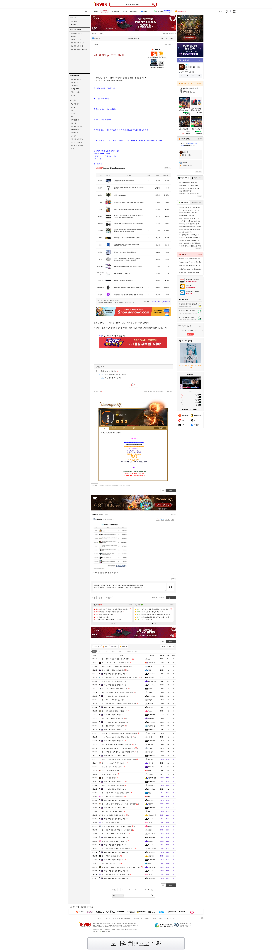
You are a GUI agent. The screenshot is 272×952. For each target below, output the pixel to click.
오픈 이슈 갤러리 (76, 79)
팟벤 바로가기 (75, 104)
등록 (170, 587)
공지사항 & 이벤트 (76, 33)
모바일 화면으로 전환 (136, 943)
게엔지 (150, 692)
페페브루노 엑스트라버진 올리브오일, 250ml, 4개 (190, 269)
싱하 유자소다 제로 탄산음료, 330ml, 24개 (190, 272)
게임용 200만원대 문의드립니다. (114, 815)
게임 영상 (73, 123)
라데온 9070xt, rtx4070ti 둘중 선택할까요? (117, 666)
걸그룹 (73, 113)
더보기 (126, 421)
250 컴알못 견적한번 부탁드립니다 (114, 711)
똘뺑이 (150, 770)
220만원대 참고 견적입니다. (114, 696)
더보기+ (130, 604)
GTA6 (72, 148)
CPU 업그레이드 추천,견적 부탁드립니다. (117, 826)
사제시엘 (151, 856)
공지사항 (171, 918)
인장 (104, 428)
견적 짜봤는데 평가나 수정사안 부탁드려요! (117, 692)
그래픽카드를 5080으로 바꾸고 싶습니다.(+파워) (119, 759)
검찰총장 (151, 677)
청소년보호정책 (137, 918)
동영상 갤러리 (75, 36)
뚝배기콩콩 (151, 726)
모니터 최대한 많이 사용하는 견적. (114, 688)
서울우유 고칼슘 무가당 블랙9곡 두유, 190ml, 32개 (190, 258)
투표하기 (190, 334)
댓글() (170, 44)
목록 (165, 44)
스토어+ (199, 83)
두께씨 (150, 748)
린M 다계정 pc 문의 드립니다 (113, 811)
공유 (145, 391)
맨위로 (162, 598)
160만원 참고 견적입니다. (114, 789)
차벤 (72, 110)
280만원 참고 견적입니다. (114, 715)
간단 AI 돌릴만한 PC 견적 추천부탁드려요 (117, 830)
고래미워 (151, 774)
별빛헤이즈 (151, 785)
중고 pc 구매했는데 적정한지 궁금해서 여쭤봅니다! (119, 733)
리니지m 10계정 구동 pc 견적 (113, 700)
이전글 (108, 598)
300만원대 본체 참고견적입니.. (116, 374)
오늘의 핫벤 (74, 82)
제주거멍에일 (152, 778)
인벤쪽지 (117, 421)
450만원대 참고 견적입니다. (114, 755)
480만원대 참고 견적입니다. (114, 674)
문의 (107, 651)
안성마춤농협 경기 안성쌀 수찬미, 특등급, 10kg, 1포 (190, 265)
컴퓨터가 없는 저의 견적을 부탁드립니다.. (117, 659)
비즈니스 (108, 918)
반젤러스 (97, 38)
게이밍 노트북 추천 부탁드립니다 (114, 763)
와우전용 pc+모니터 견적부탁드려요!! (115, 874)
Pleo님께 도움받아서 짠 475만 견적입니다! (117, 737)
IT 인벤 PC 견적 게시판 (169, 33)
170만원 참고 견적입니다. (114, 729)
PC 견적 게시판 (75, 92)
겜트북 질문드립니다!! (111, 770)
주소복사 (94, 485)
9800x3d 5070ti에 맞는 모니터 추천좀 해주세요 (118, 748)
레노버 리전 (74, 132)
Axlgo (150, 666)
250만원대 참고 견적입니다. (114, 819)
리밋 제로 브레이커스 (77, 139)
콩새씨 (150, 830)
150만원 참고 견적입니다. (114, 707)
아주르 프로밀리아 (76, 142)
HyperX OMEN (75, 129)
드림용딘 (151, 841)
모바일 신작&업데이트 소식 (79, 49)
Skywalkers (151, 674)
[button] (112, 623)
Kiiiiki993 (150, 703)
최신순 (106, 514)
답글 (173, 574)
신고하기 (156, 391)
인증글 (107, 647)
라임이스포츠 (152, 848)
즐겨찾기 (124, 647)
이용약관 (115, 918)
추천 (113, 651)
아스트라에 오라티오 (77, 145)
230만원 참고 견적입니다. (114, 860)
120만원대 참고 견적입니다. (114, 722)
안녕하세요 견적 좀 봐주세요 (113, 796)
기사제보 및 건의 (76, 39)
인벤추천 (128, 651)
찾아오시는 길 (162, 918)
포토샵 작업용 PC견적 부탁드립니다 (115, 834)
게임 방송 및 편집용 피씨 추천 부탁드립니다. (118, 848)
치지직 (73, 107)
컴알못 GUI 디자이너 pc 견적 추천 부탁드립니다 (119, 703)
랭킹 (124, 428)
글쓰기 (171, 641)
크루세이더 (151, 662)
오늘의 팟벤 (74, 85)
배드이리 (151, 804)
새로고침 (173, 514)
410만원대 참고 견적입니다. (114, 807)
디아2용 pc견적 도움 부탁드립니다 (114, 841)
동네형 (150, 688)
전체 (94, 651)
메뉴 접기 (160, 428)
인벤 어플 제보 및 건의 (77, 42)
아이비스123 (152, 733)
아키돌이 (151, 737)
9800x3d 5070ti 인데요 (111, 863)
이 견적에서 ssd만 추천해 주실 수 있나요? (117, 744)
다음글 (100, 598)
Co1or (150, 711)
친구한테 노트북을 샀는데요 (112, 767)
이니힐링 (121, 421)
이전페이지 (154, 598)
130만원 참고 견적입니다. (114, 845)
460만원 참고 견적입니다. (114, 685)
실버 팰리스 (74, 136)
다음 (152, 890)
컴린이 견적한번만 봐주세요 (112, 718)
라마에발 (151, 744)
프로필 (114, 428)
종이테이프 (151, 834)
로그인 (220, 11)
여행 (72, 116)
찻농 (149, 793)
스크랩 (150, 391)
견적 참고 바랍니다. (113, 378)
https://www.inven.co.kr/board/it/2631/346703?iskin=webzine (114, 485)
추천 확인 (169, 391)
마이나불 (151, 763)
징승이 (150, 700)
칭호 (134, 428)
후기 (120, 651)
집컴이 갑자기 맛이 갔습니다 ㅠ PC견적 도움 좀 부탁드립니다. (123, 867)
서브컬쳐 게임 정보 (76, 126)
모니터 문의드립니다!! (111, 822)
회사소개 (100, 918)
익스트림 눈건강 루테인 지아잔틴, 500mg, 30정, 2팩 (190, 262)
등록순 (101, 514)
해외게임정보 (75, 120)
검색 (152, 896)
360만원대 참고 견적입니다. (114, 837)
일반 (100, 651)
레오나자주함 (152, 681)
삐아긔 (150, 796)
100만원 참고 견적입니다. (114, 781)
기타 (135, 651)
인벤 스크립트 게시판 (77, 46)
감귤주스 (151, 718)
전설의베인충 (152, 815)
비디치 (150, 826)
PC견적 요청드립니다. (111, 856)
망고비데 (151, 767)
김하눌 (150, 822)
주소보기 (94, 33)
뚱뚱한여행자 (152, 867)
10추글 (115, 647)
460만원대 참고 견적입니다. (114, 878)
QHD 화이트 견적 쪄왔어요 (112, 681)
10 (148, 890)
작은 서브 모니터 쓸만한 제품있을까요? (116, 793)
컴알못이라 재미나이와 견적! (113, 726)
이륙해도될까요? (109, 778)
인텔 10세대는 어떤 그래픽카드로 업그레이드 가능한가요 (121, 677)
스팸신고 (162, 391)
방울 (149, 670)
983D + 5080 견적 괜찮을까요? (113, 670)
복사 (101, 33)
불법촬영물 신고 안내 (150, 918)
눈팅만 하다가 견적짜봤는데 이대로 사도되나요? (119, 804)
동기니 (150, 811)
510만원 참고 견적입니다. (114, 741)
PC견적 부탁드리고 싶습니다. (113, 785)
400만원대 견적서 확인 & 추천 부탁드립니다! (118, 752)
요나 (149, 659)
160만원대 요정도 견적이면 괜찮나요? (115, 662)
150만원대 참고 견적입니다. (114, 871)
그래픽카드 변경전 (109, 774)
